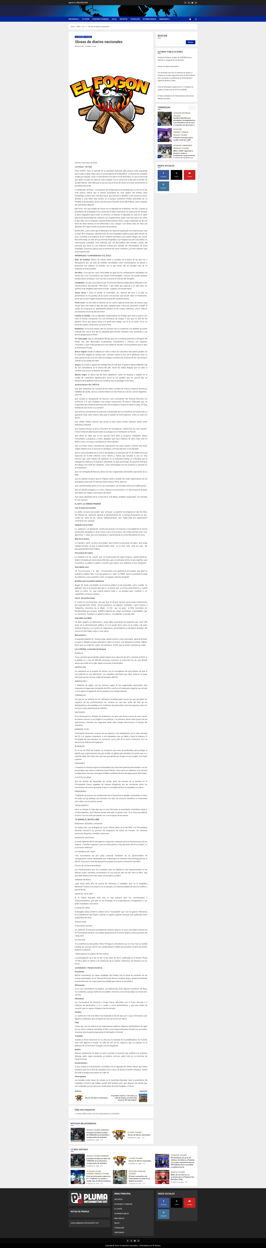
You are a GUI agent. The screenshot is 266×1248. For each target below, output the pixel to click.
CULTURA (185, 129)
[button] (196, 19)
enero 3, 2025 (91, 46)
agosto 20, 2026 (180, 157)
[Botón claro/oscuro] (191, 19)
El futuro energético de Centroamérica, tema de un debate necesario (184, 152)
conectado (95, 1114)
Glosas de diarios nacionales (139, 1135)
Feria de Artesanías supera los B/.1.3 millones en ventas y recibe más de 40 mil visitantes (98, 1178)
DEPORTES (123, 19)
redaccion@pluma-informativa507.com (85, 1223)
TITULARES (87, 37)
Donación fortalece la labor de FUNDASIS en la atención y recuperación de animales (97, 1135)
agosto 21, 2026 (93, 1140)
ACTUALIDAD (177, 113)
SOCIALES (89, 1130)
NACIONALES (73, 19)
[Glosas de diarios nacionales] (119, 1135)
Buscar (162, 35)
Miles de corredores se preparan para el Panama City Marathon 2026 (182, 1177)
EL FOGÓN (85, 19)
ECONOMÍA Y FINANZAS (100, 19)
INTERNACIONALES (149, 19)
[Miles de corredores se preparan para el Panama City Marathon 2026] (162, 1177)
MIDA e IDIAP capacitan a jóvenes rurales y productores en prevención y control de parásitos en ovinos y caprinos (184, 123)
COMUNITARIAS (187, 113)
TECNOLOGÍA (135, 19)
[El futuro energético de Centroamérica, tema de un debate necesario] (165, 151)
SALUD (114, 19)
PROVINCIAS (177, 116)
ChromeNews (144, 1246)
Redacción (80, 46)
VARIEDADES (163, 19)
